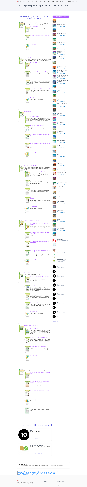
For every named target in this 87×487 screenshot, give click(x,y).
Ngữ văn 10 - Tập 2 (59, 113)
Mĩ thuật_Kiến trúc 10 (60, 214)
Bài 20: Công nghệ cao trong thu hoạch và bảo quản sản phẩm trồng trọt (39, 285)
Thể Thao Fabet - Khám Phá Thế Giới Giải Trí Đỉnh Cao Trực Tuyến (46, 472)
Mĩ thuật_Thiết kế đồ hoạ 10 (61, 186)
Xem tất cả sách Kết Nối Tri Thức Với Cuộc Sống (38, 453)
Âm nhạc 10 (58, 99)
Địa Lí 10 (58, 154)
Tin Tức (58, 482)
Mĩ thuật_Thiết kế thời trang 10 (61, 172)
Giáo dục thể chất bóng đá (27, 425)
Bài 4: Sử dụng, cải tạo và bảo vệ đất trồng (38, 71)
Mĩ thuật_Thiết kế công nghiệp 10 (62, 182)
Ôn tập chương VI (33, 311)
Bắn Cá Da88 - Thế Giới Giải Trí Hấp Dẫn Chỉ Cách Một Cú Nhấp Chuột (52, 471)
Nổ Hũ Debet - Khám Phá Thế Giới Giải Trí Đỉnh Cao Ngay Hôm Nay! (28, 473)
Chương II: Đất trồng (28, 57)
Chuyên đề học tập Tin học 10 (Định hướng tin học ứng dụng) (62, 81)
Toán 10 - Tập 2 (59, 163)
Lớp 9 (57, 302)
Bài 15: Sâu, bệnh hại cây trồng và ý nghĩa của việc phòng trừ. (39, 224)
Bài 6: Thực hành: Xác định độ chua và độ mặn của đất (40, 88)
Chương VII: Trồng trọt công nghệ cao (31, 325)
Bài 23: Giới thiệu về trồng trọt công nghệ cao (38, 328)
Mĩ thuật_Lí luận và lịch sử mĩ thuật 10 (62, 196)
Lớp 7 (57, 293)
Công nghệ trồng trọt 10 (60, 131)
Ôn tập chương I (33, 44)
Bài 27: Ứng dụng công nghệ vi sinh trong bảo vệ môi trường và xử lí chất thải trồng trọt (39, 382)
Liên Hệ (58, 484)
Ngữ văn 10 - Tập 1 (59, 108)
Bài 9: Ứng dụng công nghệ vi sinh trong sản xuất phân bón (40, 135)
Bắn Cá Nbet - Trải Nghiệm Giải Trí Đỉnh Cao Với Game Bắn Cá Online (49, 473)
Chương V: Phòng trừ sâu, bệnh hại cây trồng (32, 220)
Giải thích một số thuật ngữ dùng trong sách (38, 407)
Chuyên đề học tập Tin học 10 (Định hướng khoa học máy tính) (62, 76)
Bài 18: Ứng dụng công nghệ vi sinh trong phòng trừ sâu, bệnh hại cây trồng (40, 251)
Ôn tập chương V (33, 259)
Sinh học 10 (58, 94)
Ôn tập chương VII (33, 355)
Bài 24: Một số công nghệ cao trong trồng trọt (38, 337)
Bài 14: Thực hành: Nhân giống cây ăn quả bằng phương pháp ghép (40, 198)
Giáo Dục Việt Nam (60, 239)
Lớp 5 (57, 275)
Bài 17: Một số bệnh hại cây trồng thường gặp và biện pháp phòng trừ (39, 242)
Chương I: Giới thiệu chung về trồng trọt (31, 21)
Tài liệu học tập (59, 243)
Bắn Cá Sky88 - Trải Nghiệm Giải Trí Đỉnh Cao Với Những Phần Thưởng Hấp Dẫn (29, 471)
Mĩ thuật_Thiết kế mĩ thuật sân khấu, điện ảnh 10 (61, 177)
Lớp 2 (57, 284)
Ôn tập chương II (33, 97)
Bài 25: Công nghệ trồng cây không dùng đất (38, 346)
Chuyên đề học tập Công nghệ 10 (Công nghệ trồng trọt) (62, 61)
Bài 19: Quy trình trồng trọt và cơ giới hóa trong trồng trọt (39, 277)
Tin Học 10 (58, 219)
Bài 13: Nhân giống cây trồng (35, 188)
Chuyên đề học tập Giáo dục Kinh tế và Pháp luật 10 (62, 52)
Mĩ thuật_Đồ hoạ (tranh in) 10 (61, 205)
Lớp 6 (57, 270)
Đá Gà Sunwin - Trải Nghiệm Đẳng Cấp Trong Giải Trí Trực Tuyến (27, 474)
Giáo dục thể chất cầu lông (61, 122)
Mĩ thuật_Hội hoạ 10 (60, 210)
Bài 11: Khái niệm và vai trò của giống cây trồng (38, 171)
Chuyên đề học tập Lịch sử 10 (61, 42)
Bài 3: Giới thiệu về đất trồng (35, 62)
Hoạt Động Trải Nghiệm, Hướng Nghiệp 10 (62, 145)
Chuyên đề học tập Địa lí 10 (61, 47)
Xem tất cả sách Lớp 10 (34, 438)
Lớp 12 (58, 316)
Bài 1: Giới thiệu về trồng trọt (35, 26)
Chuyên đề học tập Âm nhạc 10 (61, 56)
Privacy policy (59, 485)
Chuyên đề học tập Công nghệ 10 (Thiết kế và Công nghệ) (62, 71)
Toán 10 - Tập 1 (59, 159)
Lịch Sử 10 (58, 168)
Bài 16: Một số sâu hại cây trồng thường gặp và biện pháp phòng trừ (39, 233)
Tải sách (61, 16)
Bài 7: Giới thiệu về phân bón (35, 116)
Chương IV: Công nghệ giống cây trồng (31, 165)
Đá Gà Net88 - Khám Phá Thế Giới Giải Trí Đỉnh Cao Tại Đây (27, 472)
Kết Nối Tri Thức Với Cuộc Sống (36, 445)
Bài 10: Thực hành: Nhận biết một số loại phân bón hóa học (40, 144)
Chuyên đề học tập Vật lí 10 (61, 24)
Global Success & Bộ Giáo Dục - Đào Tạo (62, 248)
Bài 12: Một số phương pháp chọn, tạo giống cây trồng (40, 179)
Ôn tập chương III (33, 152)
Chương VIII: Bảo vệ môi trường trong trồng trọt (33, 368)
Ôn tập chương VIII (33, 399)
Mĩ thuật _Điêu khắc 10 (60, 201)
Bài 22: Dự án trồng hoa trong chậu (36, 302)
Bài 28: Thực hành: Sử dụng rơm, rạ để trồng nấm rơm (39, 390)
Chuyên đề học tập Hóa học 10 (61, 33)
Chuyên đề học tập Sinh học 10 (61, 38)
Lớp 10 (31, 430)
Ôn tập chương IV (33, 206)
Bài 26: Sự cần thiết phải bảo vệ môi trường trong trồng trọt (40, 373)
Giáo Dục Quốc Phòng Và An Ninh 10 (62, 104)
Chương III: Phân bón (28, 111)
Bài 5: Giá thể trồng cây (34, 79)
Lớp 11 (57, 311)
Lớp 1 (57, 266)
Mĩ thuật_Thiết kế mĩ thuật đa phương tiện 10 (61, 191)
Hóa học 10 (58, 90)
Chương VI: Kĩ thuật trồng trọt (29, 272)
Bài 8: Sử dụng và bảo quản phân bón (37, 125)
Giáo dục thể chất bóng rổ (61, 140)
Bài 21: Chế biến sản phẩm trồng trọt (36, 293)
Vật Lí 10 (58, 85)
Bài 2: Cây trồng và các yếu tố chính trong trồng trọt (39, 35)
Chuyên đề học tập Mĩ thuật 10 (61, 66)
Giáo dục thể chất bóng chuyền (43, 425)
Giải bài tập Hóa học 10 (60, 228)
